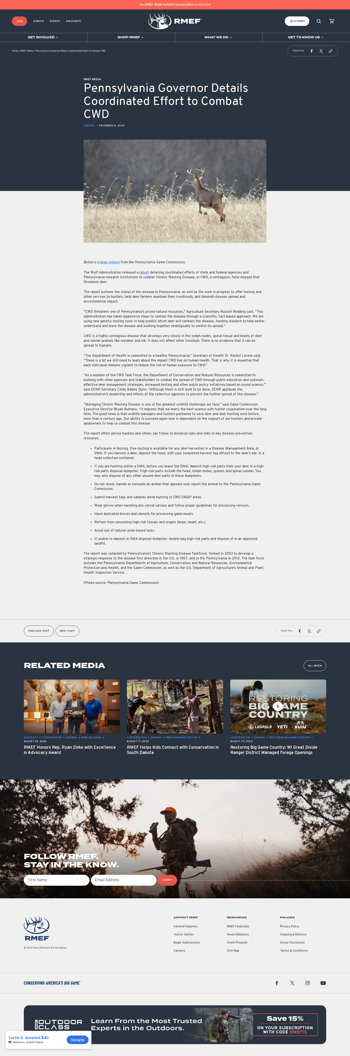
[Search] (318, 21)
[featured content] (175, 1024)
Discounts (73, 21)
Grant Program (237, 943)
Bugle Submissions (187, 943)
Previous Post (39, 631)
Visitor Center (184, 935)
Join (19, 21)
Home (15, 51)
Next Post (67, 631)
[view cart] (331, 21)
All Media (315, 665)
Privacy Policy (289, 927)
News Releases (238, 935)
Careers (179, 951)
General (89, 125)
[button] (311, 51)
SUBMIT (167, 880)
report (144, 272)
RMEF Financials (238, 927)
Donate (38, 21)
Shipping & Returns (293, 935)
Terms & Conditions (294, 951)
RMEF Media (26, 51)
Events (55, 21)
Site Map (233, 951)
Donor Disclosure (292, 943)
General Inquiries (185, 927)
